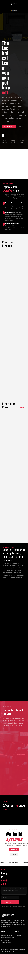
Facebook (19, 935)
